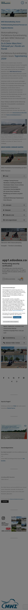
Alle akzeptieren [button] (17, 317)
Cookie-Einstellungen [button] (7, 317)
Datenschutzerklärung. (17, 310)
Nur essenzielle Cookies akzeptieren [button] (10, 321)
